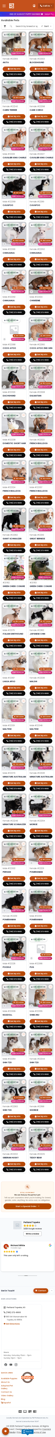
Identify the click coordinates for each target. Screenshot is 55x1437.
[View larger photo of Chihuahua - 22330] (23, 225)
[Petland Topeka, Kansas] (11, 6)
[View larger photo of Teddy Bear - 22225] (50, 1130)
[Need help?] (5, 1431)
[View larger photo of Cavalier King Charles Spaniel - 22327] (50, 130)
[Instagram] (16, 1365)
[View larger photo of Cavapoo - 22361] (50, 177)
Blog (3, 1399)
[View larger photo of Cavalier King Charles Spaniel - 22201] (23, 130)
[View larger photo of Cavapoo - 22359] (23, 177)
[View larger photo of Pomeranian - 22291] (23, 891)
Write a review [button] (32, 1234)
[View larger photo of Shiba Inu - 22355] (50, 987)
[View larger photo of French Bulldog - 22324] (23, 463)
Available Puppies (9, 1378)
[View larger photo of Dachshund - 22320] (23, 368)
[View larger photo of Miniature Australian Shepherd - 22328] (50, 749)
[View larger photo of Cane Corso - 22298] (50, 82)
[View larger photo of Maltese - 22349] (50, 701)
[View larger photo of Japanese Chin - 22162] (50, 606)
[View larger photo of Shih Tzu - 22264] (23, 1034)
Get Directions (13, 1324)
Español (7, 1402)
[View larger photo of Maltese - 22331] (23, 701)
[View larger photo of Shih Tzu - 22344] (50, 1034)
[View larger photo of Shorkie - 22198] (50, 1082)
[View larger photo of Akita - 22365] (23, 34)
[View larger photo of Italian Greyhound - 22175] (23, 606)
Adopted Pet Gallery (7, 1387)
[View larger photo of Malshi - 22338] (50, 653)
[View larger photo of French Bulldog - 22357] (50, 463)
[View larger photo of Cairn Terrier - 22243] (23, 82)
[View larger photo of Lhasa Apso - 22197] (23, 653)
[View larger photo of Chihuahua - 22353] (23, 272)
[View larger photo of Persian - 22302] (23, 844)
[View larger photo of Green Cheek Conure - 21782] (23, 558)
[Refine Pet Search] (5, 26)
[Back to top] (51, 1290)
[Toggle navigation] (4, 5)
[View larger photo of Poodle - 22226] (23, 939)
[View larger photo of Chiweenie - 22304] (50, 272)
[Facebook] (6, 1365)
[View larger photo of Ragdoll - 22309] (23, 987)
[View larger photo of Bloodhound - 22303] (50, 34)
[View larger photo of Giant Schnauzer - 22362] (23, 510)
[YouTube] (11, 1365)
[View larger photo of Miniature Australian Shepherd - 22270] (23, 749)
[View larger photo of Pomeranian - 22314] (50, 891)
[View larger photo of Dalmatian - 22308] (50, 368)
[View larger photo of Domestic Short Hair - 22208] (23, 415)
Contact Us (6, 1392)
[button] (11, 34)
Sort (46, 26)
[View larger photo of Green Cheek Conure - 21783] (50, 558)
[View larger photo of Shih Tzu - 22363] (23, 1082)
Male (9, 154)
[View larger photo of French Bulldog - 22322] (50, 415)
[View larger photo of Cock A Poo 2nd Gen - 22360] (50, 320)
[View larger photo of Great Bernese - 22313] (50, 510)
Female (10, 58)
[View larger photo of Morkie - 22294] (50, 796)
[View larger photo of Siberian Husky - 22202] (23, 1130)
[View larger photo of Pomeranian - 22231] (50, 844)
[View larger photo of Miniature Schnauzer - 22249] (23, 796)
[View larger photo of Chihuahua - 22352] (50, 225)
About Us (5, 1382)
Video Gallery (7, 1395)
